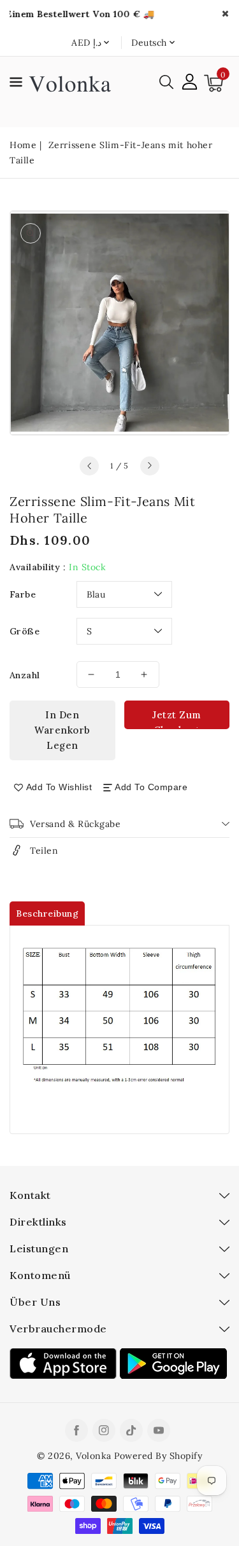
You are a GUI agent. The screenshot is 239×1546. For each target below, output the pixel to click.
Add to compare (151, 787)
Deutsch (149, 42)
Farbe (23, 594)
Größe (25, 631)
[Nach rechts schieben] (149, 465)
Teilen (44, 850)
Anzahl (25, 675)
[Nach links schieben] (89, 465)
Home (23, 145)
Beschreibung (47, 913)
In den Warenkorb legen (62, 730)
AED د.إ (86, 42)
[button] (16, 84)
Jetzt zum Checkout (176, 719)
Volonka (94, 1455)
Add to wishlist (59, 787)
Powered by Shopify (158, 1455)
